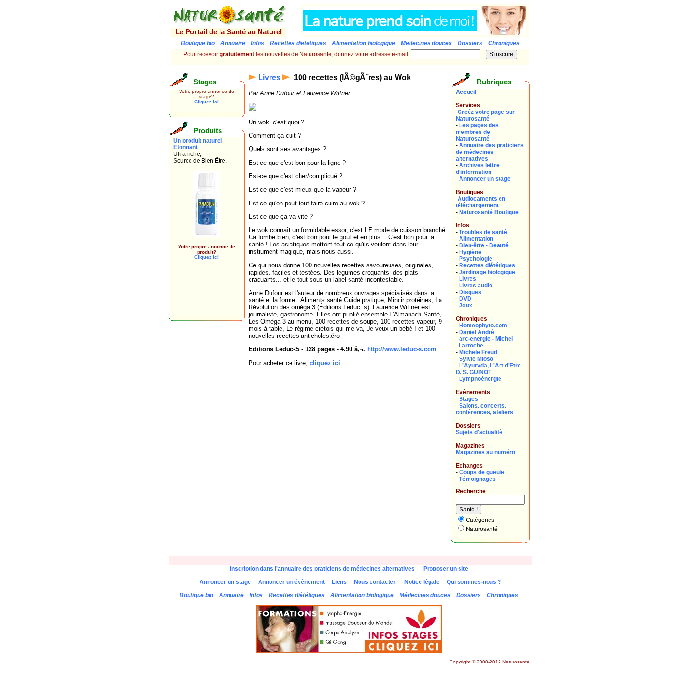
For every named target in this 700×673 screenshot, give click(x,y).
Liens (339, 582)
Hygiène (470, 252)
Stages (468, 399)
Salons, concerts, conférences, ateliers (484, 409)
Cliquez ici (206, 101)
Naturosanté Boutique (489, 212)
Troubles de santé (483, 232)
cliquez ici (325, 363)
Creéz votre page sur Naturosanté (485, 115)
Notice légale (422, 582)
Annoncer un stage (484, 178)
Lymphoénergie (480, 379)
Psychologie (475, 258)
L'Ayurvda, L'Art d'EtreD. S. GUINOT (488, 369)
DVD (465, 299)
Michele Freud (478, 352)
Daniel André (476, 332)
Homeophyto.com (483, 325)
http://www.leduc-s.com (402, 349)
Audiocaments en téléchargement (480, 202)
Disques (470, 292)
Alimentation (476, 238)
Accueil (466, 92)
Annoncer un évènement (291, 582)
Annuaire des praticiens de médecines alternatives (490, 152)
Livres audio (475, 285)
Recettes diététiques (487, 265)
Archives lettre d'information (478, 168)
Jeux (465, 305)
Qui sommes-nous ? (474, 582)
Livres (269, 77)
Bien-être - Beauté (484, 245)
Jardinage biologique (487, 272)
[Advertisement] (201, 294)
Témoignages (477, 479)
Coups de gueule (481, 472)
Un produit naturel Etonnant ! (197, 144)
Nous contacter (375, 582)
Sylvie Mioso (476, 359)
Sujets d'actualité (479, 432)
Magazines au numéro (485, 452)
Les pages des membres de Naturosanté (477, 132)
